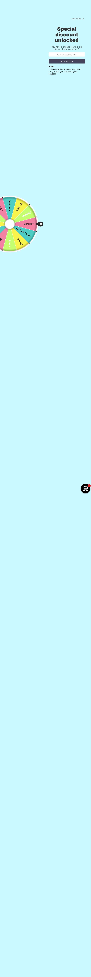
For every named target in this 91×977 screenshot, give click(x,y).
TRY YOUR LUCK (66, 61)
